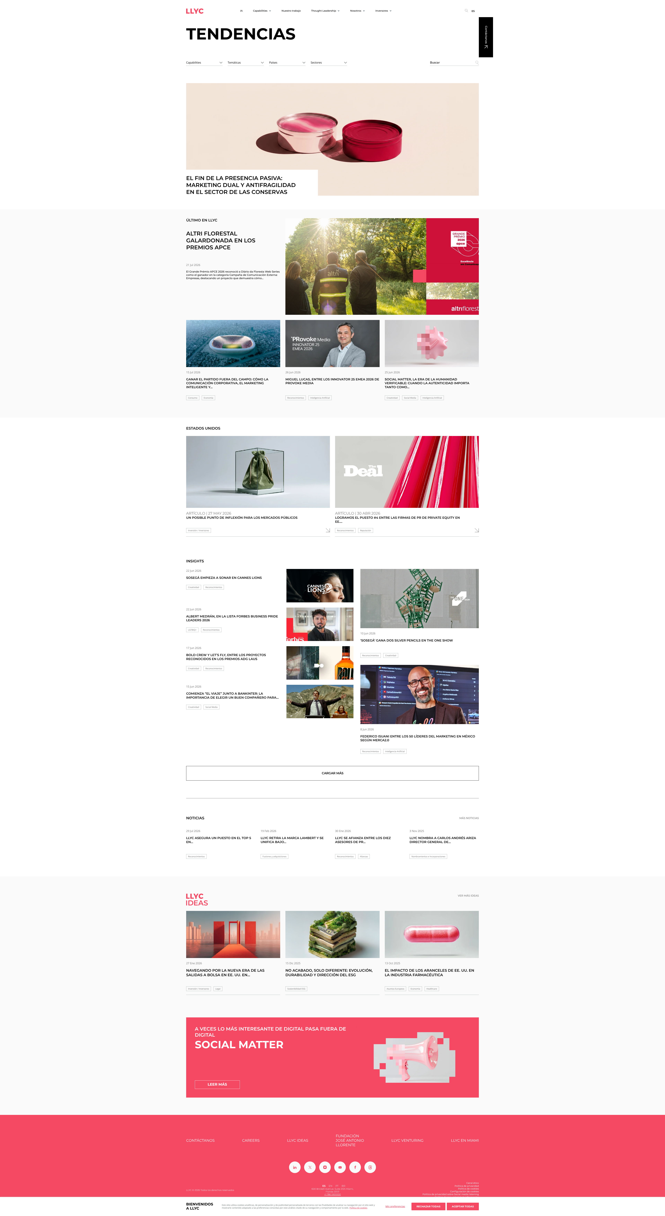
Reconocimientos (295, 398)
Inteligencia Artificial (320, 398)
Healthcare (432, 988)
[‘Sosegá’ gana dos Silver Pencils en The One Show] (419, 598)
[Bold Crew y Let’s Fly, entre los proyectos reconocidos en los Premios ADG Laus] (319, 665)
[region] (332, 1206)
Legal (217, 988)
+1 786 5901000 (332, 1194)
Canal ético (472, 1183)
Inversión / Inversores (198, 530)
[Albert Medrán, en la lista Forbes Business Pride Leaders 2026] (319, 627)
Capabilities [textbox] (193, 62)
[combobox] (204, 62)
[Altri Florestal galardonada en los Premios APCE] (382, 266)
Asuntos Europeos (395, 988)
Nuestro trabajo (291, 10)
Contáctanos (486, 35)
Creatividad (392, 398)
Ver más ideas (468, 895)
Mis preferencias (395, 1206)
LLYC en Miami (465, 1140)
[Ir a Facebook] (355, 1167)
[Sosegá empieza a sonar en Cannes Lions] (319, 588)
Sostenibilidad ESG (296, 988)
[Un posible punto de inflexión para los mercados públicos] (258, 472)
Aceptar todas (463, 1206)
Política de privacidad (467, 1186)
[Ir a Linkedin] (295, 1167)
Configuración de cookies (464, 1191)
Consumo (192, 398)
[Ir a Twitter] (310, 1167)
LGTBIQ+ (192, 630)
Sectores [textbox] (316, 62)
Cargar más (332, 773)
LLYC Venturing (407, 1140)
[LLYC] (194, 11)
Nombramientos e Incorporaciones (428, 856)
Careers (251, 1140)
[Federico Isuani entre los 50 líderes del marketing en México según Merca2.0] (419, 694)
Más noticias (469, 818)
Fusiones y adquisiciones (274, 856)
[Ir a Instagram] (325, 1167)
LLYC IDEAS (297, 1140)
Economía (208, 398)
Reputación (365, 530)
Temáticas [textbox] (234, 62)
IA (241, 10)
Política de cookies (358, 1207)
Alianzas (364, 856)
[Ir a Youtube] (340, 1167)
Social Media (410, 398)
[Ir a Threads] (370, 1167)
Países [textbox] (273, 62)
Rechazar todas (428, 1206)
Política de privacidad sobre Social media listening (450, 1194)
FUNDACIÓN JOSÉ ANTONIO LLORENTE (350, 1140)
